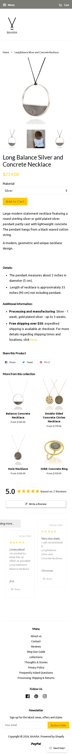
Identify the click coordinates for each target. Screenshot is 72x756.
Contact (36, 641)
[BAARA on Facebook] (27, 697)
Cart (66, 4)
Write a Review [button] (38, 504)
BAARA (34, 736)
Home (6, 52)
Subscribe (58, 725)
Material (8, 183)
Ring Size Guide (36, 651)
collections (36, 657)
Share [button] (49, 578)
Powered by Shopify (52, 736)
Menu (11, 5)
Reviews (36, 646)
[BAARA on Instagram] (45, 697)
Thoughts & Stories (36, 662)
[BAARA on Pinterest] (36, 697)
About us (36, 636)
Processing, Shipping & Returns (36, 677)
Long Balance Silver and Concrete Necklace (51, 554)
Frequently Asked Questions (36, 672)
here (33, 339)
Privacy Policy (36, 667)
